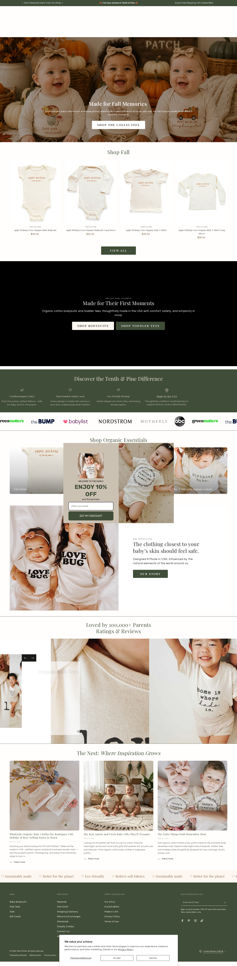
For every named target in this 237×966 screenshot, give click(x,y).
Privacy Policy (125, 949)
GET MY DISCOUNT (91, 515)
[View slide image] (13, 691)
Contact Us (63, 931)
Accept (117, 958)
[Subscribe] (225, 902)
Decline (153, 958)
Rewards (62, 902)
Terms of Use (111, 921)
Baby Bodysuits (18, 902)
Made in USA (111, 911)
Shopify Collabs (65, 926)
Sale (12, 911)
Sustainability (111, 906)
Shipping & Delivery (67, 911)
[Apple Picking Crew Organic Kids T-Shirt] (146, 192)
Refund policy (35, 955)
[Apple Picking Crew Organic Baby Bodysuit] (35, 192)
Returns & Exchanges (68, 916)
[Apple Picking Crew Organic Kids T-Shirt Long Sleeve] (201, 192)
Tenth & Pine (22, 951)
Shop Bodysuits (93, 326)
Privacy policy (50, 955)
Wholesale (63, 921)
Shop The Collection (118, 125)
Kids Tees (15, 906)
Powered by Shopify (18, 955)
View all (118, 250)
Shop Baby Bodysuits (51, 698)
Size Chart (62, 906)
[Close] (170, 447)
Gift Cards (15, 916)
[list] (118, 398)
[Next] (32, 658)
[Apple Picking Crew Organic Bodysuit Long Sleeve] (90, 192)
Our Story (150, 574)
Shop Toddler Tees (140, 326)
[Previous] (25, 658)
